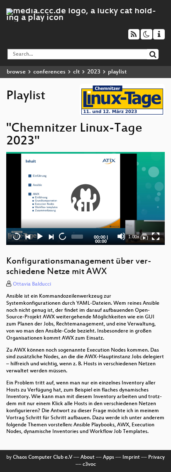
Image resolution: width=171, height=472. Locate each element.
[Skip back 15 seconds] (16, 236)
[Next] (50, 236)
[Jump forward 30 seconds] (62, 236)
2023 (93, 72)
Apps (108, 457)
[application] (85, 198)
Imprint (131, 457)
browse (16, 72)
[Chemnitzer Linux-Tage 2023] (144, 236)
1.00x (133, 236)
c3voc (89, 464)
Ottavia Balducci (32, 284)
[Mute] (121, 236)
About (88, 457)
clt (76, 72)
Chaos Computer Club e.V (42, 457)
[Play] (85, 198)
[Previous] (28, 236)
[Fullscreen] (155, 236)
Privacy (156, 457)
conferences (49, 72)
